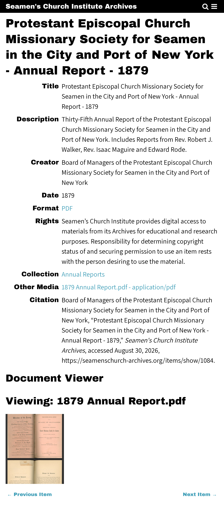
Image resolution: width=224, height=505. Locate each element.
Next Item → (200, 494)
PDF (67, 208)
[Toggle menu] (214, 7)
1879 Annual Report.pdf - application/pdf (119, 287)
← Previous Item (29, 494)
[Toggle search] (205, 7)
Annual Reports (83, 274)
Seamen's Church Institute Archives (71, 6)
